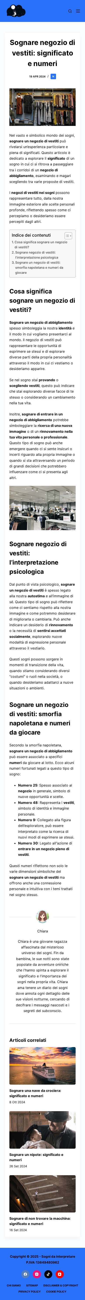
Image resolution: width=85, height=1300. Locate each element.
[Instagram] (37, 1274)
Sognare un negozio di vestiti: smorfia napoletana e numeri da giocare (39, 267)
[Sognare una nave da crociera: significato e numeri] (42, 1066)
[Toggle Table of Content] (66, 236)
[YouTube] (60, 1274)
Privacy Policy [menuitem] (30, 1291)
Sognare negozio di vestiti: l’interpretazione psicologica (36, 254)
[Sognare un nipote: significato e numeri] (42, 1130)
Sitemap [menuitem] (32, 1285)
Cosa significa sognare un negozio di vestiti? (41, 244)
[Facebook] (25, 1274)
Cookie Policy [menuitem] (56, 1291)
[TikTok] (48, 1274)
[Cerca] (70, 11)
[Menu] (78, 11)
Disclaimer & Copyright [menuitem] (60, 1285)
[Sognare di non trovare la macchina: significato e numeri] (42, 1194)
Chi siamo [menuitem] (14, 1285)
